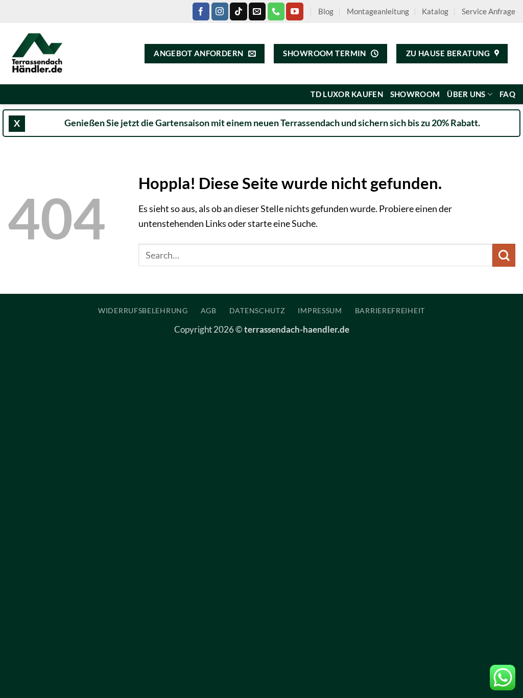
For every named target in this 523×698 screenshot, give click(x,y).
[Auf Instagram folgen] (219, 11)
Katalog (435, 11)
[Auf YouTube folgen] (294, 11)
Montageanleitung (378, 11)
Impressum (320, 310)
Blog (326, 11)
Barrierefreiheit (390, 310)
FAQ (507, 94)
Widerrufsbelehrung (143, 310)
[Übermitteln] (503, 255)
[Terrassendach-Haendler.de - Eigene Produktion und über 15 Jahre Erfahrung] (41, 53)
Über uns (466, 94)
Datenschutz (257, 310)
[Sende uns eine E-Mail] (257, 11)
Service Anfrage (488, 11)
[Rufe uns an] (276, 11)
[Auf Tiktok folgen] (238, 11)
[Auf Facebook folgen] (201, 11)
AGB (209, 310)
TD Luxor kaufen (347, 94)
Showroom (415, 94)
